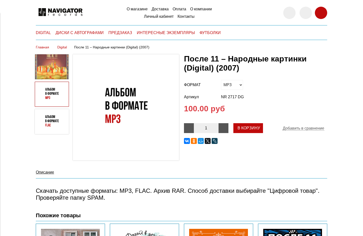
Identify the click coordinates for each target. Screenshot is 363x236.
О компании (201, 9)
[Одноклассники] (194, 141)
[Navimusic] (60, 18)
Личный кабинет (159, 16)
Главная (42, 47)
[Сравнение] (306, 13)
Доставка (160, 9)
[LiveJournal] (215, 141)
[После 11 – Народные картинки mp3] (126, 107)
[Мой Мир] (201, 141)
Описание (45, 172)
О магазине (137, 9)
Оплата (179, 9)
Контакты (186, 16)
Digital (62, 47)
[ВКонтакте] (187, 141)
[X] (208, 141)
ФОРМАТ (192, 85)
